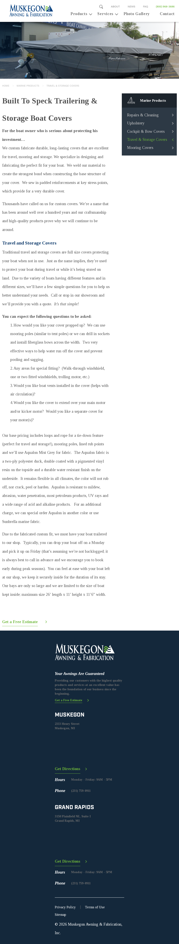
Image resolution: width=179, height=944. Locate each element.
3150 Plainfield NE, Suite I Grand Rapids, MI (73, 818)
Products (79, 14)
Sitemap (60, 914)
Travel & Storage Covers (62, 85)
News (131, 6)
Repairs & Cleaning (143, 115)
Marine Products (28, 85)
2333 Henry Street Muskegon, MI (67, 726)
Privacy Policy (65, 907)
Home (5, 85)
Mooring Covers (140, 147)
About (115, 6)
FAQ (145, 6)
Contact (167, 14)
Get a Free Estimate (20, 622)
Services (105, 14)
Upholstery (136, 123)
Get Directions (67, 769)
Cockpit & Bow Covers (146, 131)
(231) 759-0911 (81, 790)
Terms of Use (95, 907)
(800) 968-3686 (165, 6)
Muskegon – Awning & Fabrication (28, 10)
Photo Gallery (137, 14)
